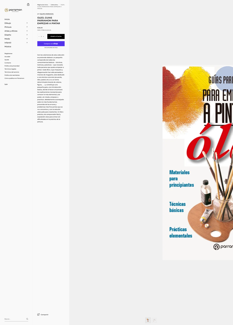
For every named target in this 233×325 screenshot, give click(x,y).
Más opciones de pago (51, 47)
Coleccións (54, 5)
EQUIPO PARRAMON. (47, 14)
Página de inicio (42, 5)
